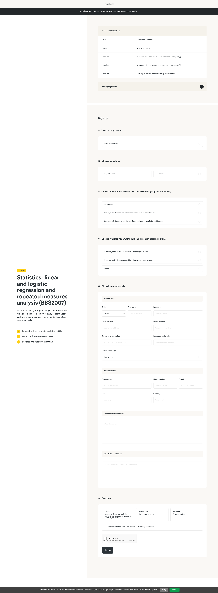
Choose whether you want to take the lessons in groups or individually (136, 192)
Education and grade (161, 336)
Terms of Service (128, 527)
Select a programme (111, 130)
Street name (106, 379)
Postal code (183, 379)
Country (156, 394)
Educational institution (111, 336)
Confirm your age (109, 350)
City (103, 394)
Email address (107, 322)
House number (159, 379)
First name (132, 307)
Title (103, 307)
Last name (157, 307)
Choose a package (111, 161)
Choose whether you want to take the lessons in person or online (134, 239)
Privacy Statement (146, 527)
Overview (106, 498)
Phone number (159, 322)
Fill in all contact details (113, 286)
